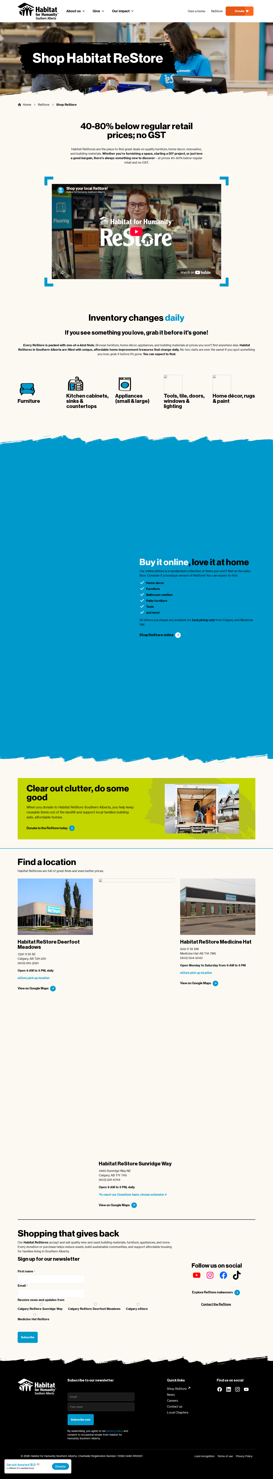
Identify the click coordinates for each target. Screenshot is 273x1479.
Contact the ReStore (216, 1304)
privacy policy (115, 1430)
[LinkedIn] (229, 1389)
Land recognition (204, 1456)
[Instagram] (237, 1389)
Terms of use (225, 1456)
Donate (239, 11)
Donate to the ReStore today (47, 828)
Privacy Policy (244, 1456)
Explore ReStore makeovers (212, 1292)
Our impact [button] (121, 11)
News (171, 1394)
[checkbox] (95, 1312)
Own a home (196, 11)
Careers (172, 1400)
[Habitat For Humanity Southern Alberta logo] (37, 1386)
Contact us (174, 1406)
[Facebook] (220, 1389)
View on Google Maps (33, 988)
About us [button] (73, 11)
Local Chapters (177, 1412)
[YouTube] (246, 1389)
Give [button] (96, 11)
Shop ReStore (177, 1389)
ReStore (217, 11)
